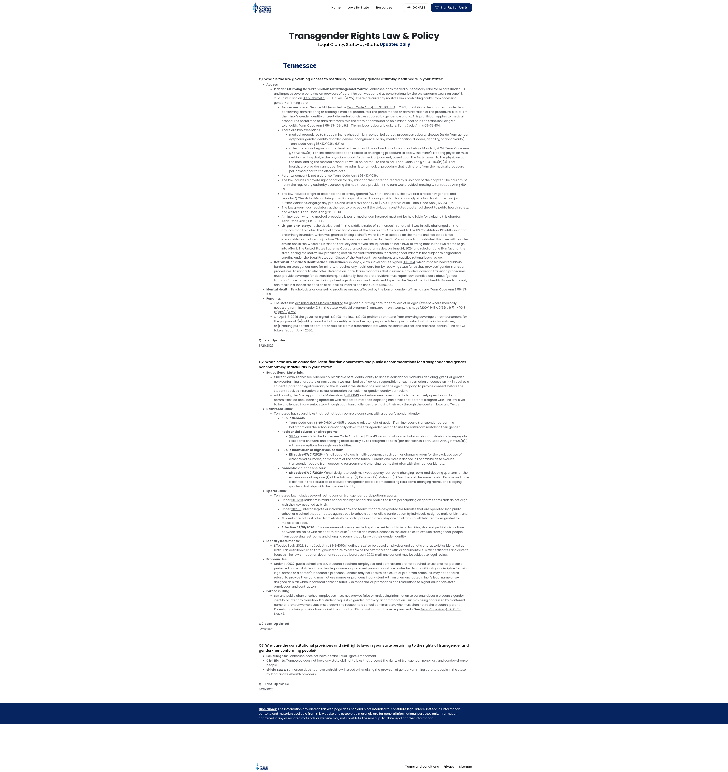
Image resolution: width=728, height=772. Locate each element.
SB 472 (294, 436)
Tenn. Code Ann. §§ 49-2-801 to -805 (316, 422)
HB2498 (335, 317)
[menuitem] (336, 7)
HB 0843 (352, 395)
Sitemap (465, 766)
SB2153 (296, 509)
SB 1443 (447, 381)
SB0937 (289, 564)
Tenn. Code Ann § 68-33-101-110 (370, 107)
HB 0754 (409, 262)
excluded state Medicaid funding (319, 303)
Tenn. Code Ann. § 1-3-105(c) (444, 441)
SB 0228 (297, 500)
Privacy (448, 766)
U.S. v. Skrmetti (313, 98)
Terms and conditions (422, 766)
